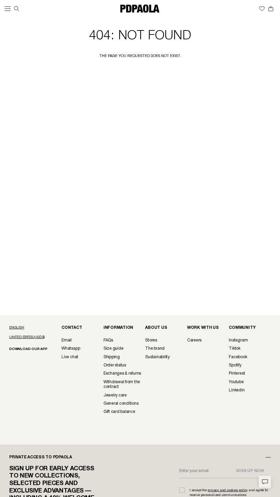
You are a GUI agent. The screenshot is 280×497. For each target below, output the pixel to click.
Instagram (238, 340)
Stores (151, 340)
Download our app (28, 349)
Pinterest (237, 373)
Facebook (238, 357)
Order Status (114, 365)
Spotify (235, 365)
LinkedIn (236, 390)
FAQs (108, 340)
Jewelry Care (115, 395)
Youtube (236, 382)
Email (66, 340)
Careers (194, 340)
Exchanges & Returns (122, 373)
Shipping (111, 357)
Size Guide (113, 348)
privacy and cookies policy (228, 490)
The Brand (155, 348)
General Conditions (121, 403)
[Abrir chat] (265, 482)
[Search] (16, 8)
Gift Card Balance (119, 412)
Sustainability (157, 357)
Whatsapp (70, 348)
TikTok (234, 348)
